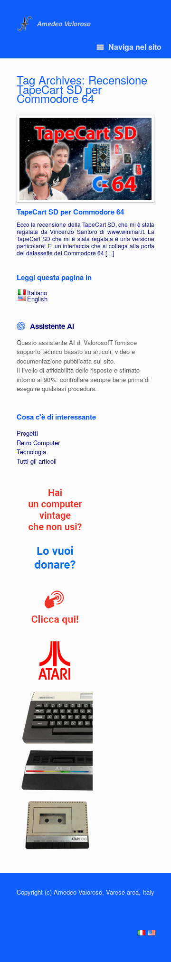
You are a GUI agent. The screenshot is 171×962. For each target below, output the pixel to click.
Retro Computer (38, 442)
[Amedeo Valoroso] (55, 24)
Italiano (37, 292)
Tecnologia (31, 451)
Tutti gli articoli (37, 461)
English (37, 298)
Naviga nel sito (135, 46)
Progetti (27, 433)
